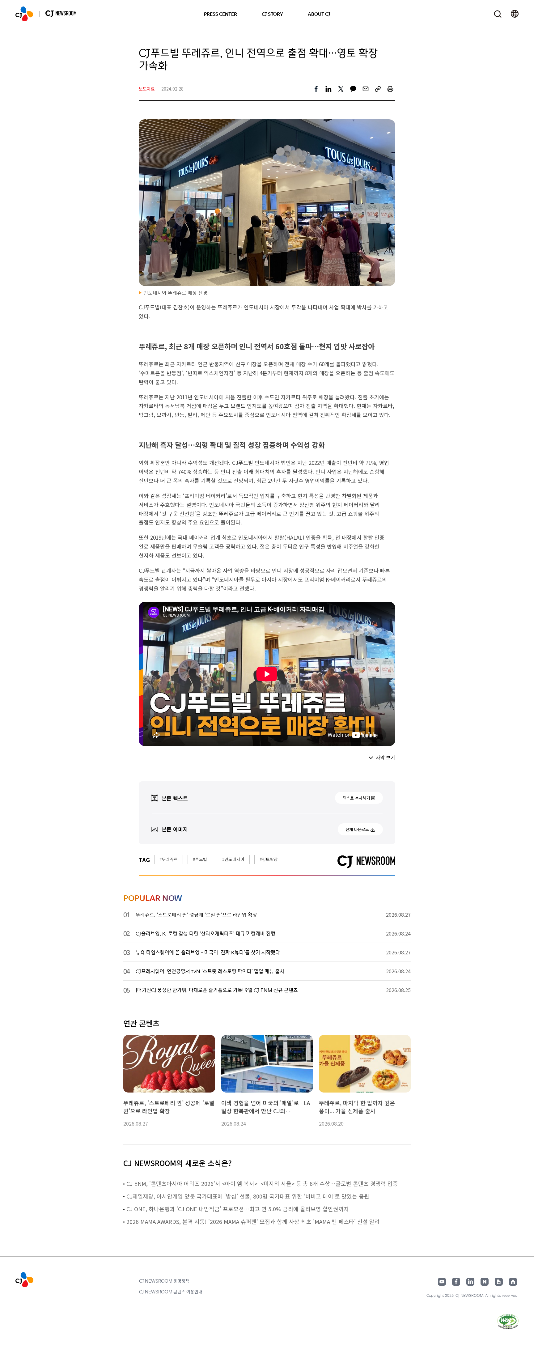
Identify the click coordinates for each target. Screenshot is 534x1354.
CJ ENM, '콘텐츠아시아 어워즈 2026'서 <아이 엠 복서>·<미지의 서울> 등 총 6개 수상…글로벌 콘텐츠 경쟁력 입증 (262, 1183)
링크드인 (470, 1281)
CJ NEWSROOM (24, 13)
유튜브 (441, 1281)
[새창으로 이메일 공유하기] (366, 89)
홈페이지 (513, 1281)
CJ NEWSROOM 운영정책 (164, 1281)
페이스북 (456, 1281)
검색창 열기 (498, 14)
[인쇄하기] (390, 89)
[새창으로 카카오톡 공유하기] (353, 89)
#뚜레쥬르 (168, 859)
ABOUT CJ (319, 14)
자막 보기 (385, 757)
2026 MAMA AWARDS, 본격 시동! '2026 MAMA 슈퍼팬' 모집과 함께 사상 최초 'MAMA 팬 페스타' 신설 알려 (253, 1221)
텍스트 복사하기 (356, 798)
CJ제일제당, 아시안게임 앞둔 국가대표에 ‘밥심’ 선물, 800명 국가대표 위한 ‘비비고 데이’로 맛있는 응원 (247, 1196)
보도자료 (147, 89)
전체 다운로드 (357, 829)
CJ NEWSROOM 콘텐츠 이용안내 (170, 1291)
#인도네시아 (233, 859)
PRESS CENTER (220, 14)
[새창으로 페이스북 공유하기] (316, 89)
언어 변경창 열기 (515, 14)
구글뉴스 (498, 1281)
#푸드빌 (200, 859)
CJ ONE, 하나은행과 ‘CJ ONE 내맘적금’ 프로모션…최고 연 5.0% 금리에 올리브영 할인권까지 (237, 1209)
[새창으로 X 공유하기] (341, 89)
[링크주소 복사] (378, 89)
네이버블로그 (484, 1281)
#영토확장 (269, 859)
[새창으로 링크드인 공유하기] (328, 89)
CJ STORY (272, 14)
